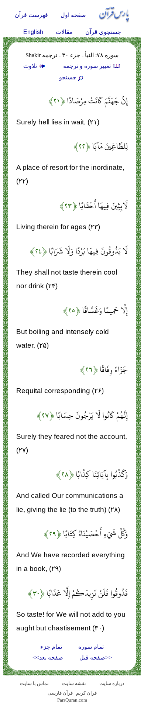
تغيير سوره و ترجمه (87, 66)
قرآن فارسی (60, 693)
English (33, 32)
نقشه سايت (74, 683)
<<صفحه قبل (95, 657)
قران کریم (86, 693)
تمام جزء (51, 647)
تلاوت (30, 66)
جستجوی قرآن (103, 32)
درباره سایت (111, 683)
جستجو (67, 77)
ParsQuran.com (72, 700)
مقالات (64, 32)
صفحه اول (73, 15)
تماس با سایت (34, 683)
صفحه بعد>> (47, 657)
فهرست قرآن (31, 15)
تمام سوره (91, 647)
